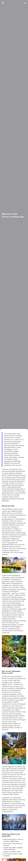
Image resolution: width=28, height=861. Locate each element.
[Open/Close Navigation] (25, 3)
